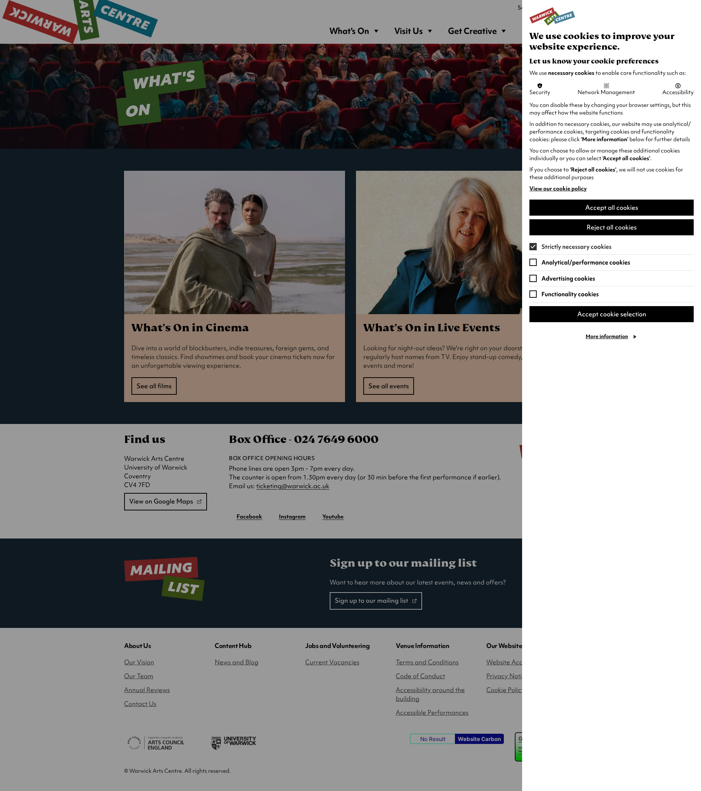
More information (607, 336)
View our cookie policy (558, 188)
